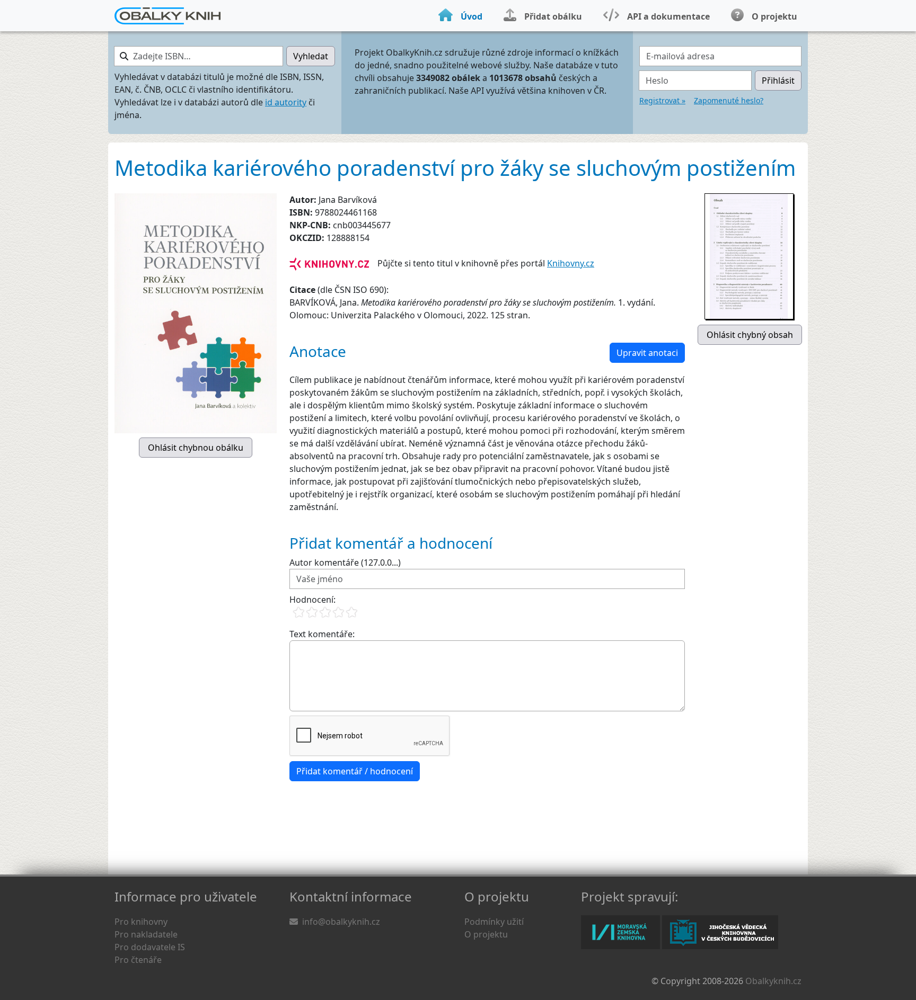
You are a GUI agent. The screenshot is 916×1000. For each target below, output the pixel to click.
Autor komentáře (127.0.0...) (345, 562)
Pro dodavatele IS (149, 947)
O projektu (486, 934)
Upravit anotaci (647, 353)
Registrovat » (662, 100)
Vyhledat (310, 56)
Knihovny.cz (570, 263)
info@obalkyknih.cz (341, 921)
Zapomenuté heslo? (728, 100)
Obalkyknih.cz (773, 981)
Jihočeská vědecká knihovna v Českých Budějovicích (720, 932)
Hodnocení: (312, 599)
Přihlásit (778, 80)
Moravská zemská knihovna (620, 932)
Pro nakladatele (146, 934)
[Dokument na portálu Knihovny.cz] (329, 263)
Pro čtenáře (138, 960)
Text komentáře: (322, 634)
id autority (285, 102)
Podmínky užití (494, 921)
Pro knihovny (141, 921)
